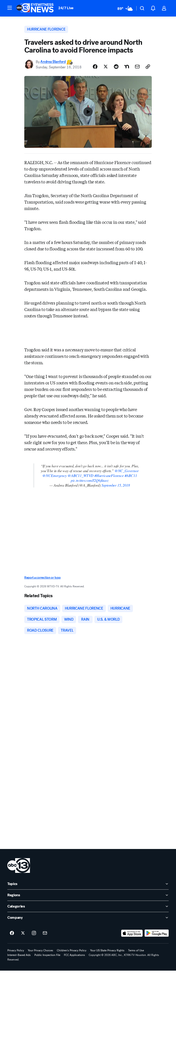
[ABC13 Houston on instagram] (33, 933)
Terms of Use (136, 950)
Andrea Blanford (53, 61)
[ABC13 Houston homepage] (35, 8)
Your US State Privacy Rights (107, 950)
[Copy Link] (148, 66)
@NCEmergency (54, 475)
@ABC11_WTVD (81, 475)
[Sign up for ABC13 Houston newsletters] (45, 933)
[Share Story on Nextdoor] (127, 66)
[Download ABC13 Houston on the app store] (132, 933)
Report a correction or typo (42, 577)
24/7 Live (66, 8)
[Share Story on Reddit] (116, 66)
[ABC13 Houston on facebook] (11, 933)
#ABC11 (131, 475)
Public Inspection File (47, 955)
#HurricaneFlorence (109, 475)
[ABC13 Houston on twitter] (23, 933)
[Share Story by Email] (137, 66)
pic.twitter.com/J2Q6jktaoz (89, 480)
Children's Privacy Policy (71, 950)
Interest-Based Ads (19, 955)
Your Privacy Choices (40, 950)
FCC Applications (74, 955)
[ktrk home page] (18, 865)
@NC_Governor (127, 470)
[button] (9, 7)
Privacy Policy (15, 950)
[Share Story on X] (106, 66)
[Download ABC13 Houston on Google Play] (157, 933)
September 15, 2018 (116, 485)
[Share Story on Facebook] (95, 66)
